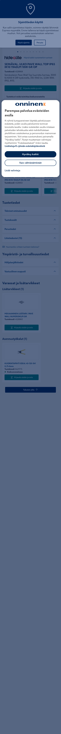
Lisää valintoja (12, 170)
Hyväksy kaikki (30, 154)
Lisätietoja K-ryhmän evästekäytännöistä (25, 146)
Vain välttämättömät (30, 163)
